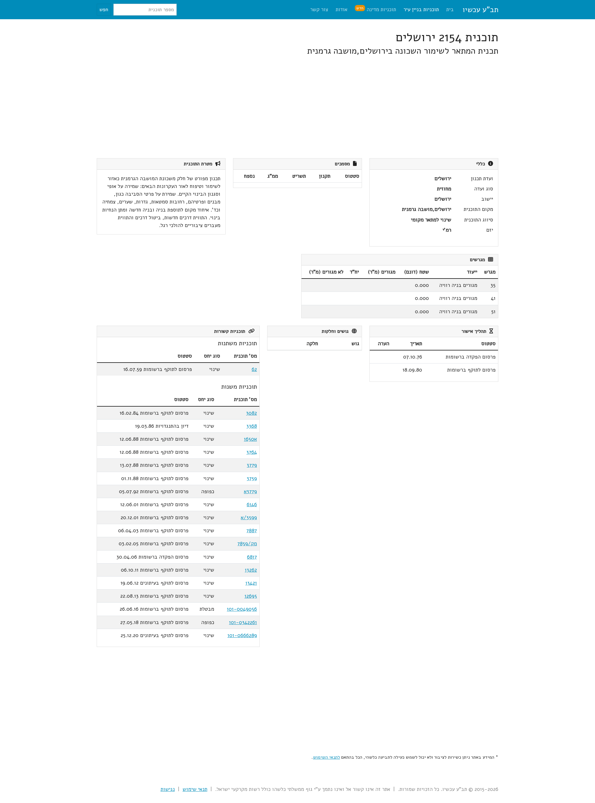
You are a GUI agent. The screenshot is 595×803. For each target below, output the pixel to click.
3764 (251, 452)
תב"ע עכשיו (480, 10)
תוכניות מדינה (376, 9)
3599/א (249, 517)
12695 (251, 596)
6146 (252, 504)
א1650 (250, 439)
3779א (250, 491)
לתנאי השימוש (326, 757)
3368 (251, 426)
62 (254, 369)
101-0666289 (242, 635)
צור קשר (319, 9)
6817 (252, 556)
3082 (251, 413)
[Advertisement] (312, 107)
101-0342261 (243, 622)
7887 (251, 530)
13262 (251, 569)
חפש (103, 9)
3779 (252, 465)
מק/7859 (247, 543)
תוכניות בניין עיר (421, 9)
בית (450, 9)
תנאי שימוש (195, 789)
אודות (341, 9)
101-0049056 (242, 609)
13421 (251, 583)
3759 (252, 478)
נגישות (168, 789)
